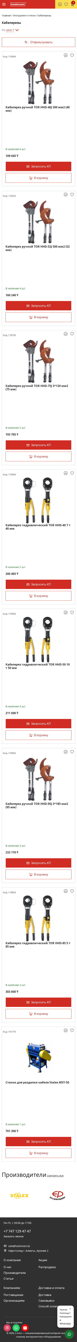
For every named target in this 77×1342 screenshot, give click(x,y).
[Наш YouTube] (25, 1327)
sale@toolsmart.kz (19, 1246)
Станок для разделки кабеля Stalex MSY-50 (37, 1082)
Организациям (14, 1301)
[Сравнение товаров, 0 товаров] (60, 4)
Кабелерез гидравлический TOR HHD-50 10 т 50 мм (38, 666)
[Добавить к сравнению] (66, 55)
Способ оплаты (49, 1306)
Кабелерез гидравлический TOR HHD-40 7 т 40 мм (38, 527)
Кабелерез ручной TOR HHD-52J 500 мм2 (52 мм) (38, 248)
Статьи (8, 1279)
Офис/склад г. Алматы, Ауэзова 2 (28, 1250)
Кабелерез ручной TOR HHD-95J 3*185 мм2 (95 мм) (37, 805)
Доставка (44, 1295)
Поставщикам (13, 1295)
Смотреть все (55, 1175)
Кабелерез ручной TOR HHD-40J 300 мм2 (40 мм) (38, 109)
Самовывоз (46, 1301)
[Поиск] (50, 4)
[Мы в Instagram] (7, 1327)
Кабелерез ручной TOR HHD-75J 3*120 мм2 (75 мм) (37, 387)
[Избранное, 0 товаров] (66, 4)
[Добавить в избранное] (72, 55)
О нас (7, 1267)
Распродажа (47, 1267)
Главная (6, 15)
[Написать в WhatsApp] (16, 1327)
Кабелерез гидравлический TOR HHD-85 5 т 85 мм (38, 944)
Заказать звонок (14, 1236)
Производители (15, 1273)
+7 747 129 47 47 (17, 1231)
